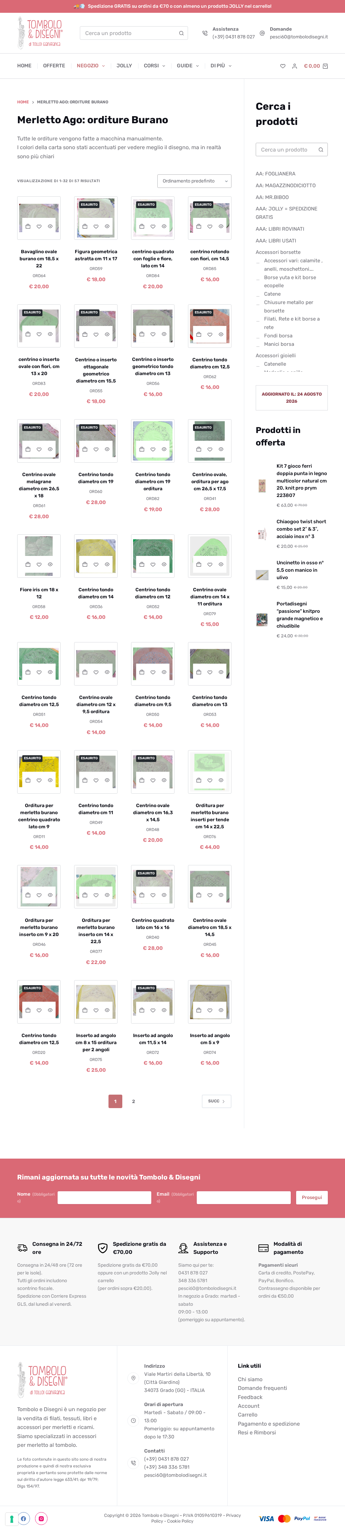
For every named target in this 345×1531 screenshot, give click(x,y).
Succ (213, 1101)
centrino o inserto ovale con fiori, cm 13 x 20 (39, 366)
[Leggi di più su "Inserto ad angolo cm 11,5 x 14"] (141, 1010)
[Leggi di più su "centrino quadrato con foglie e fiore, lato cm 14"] (141, 226)
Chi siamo (250, 1379)
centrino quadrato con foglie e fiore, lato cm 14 (153, 259)
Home (24, 66)
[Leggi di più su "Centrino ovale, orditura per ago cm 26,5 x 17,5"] (198, 449)
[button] (27, 226)
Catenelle (275, 364)
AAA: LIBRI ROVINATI (280, 229)
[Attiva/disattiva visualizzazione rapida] (50, 226)
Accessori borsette (278, 252)
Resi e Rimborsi (257, 1432)
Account (248, 1406)
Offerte (54, 66)
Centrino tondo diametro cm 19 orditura (152, 482)
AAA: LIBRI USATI (276, 241)
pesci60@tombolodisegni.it (299, 37)
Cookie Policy (180, 1521)
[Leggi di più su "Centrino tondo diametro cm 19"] (84, 449)
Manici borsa (279, 344)
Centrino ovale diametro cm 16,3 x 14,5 (153, 813)
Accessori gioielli (276, 356)
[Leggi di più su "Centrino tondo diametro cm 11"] (84, 780)
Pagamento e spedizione (269, 1424)
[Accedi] (294, 66)
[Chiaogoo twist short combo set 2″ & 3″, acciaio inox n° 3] (262, 534)
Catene (272, 294)
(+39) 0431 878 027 (234, 37)
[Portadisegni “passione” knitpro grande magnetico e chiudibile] (262, 619)
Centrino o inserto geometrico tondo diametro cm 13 (153, 366)
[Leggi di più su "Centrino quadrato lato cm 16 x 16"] (141, 895)
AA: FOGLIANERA (275, 174)
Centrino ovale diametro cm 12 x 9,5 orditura (96, 704)
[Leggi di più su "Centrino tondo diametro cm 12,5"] (198, 334)
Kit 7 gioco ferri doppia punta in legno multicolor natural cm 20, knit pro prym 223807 (302, 480)
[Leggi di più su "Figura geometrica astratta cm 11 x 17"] (84, 226)
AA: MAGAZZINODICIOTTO (286, 185)
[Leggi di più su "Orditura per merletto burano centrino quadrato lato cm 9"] (27, 780)
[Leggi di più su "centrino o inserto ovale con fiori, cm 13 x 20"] (27, 334)
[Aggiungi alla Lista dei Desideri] (38, 226)
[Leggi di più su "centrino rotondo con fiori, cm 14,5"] (198, 226)
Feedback (250, 1397)
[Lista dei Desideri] (282, 66)
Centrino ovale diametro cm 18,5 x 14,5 (209, 927)
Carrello (247, 1414)
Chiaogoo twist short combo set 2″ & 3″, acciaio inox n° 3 (301, 529)
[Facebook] (23, 1518)
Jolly (124, 66)
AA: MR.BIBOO (272, 197)
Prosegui (312, 1197)
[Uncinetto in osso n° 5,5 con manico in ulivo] (262, 575)
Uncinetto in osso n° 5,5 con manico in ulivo (300, 570)
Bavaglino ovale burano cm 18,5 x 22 (39, 259)
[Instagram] (41, 1518)
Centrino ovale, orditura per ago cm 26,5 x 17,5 (209, 482)
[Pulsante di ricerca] (181, 33)
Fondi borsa (278, 336)
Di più (218, 66)
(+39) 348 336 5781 (166, 1467)
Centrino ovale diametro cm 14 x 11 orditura (209, 597)
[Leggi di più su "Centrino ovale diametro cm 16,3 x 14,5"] (141, 780)
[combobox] (127, 33)
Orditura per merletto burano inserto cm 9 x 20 (39, 927)
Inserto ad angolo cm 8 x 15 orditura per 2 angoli (96, 1043)
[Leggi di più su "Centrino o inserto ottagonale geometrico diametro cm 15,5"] (84, 334)
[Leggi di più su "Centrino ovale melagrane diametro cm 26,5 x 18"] (27, 449)
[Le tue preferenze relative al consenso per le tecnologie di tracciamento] (11, 1519)
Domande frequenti (262, 1388)
